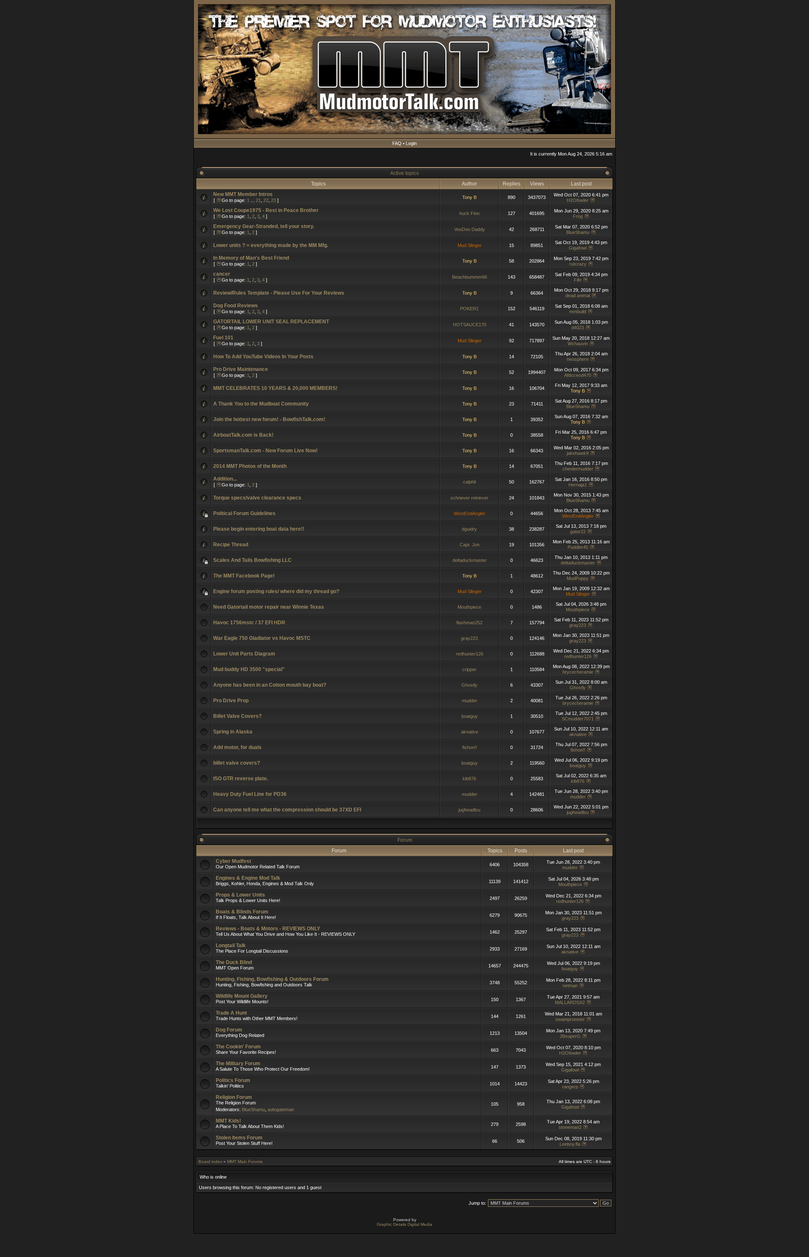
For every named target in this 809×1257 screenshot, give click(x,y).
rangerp (570, 1086)
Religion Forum (234, 1097)
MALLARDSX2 (570, 1002)
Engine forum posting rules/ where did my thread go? (276, 591)
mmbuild (577, 311)
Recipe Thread (230, 545)
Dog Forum (229, 1030)
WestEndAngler (469, 513)
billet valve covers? (236, 763)
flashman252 (469, 622)
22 (265, 200)
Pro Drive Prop (231, 701)
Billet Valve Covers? (237, 716)
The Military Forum (238, 1063)
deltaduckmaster (470, 560)
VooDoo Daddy (469, 229)
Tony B (469, 197)
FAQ (397, 143)
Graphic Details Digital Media (404, 1224)
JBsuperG (570, 1036)
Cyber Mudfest (233, 861)
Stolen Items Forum (239, 1138)
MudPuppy (578, 578)
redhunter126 (469, 653)
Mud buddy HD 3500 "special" (249, 669)
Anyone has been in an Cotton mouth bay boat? (269, 685)
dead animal (577, 295)
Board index (210, 1161)
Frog (578, 216)
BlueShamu (577, 232)
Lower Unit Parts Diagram (244, 654)
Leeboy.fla (570, 1144)
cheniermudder (578, 468)
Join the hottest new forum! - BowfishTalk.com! (269, 419)
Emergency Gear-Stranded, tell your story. (263, 226)
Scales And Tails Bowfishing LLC (252, 560)
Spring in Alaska (232, 732)
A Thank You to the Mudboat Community (261, 404)
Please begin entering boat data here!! (258, 529)
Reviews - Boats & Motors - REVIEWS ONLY (268, 929)
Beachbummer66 (469, 276)
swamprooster (570, 1019)
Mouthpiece (469, 607)
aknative (469, 731)
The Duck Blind (234, 962)
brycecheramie (578, 671)
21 (258, 200)
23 (273, 200)
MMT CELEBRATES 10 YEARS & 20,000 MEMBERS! (275, 388)
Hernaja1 (577, 484)
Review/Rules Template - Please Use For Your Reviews (278, 293)
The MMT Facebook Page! (244, 576)
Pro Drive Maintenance (240, 369)
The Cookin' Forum (238, 1047)
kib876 (469, 778)
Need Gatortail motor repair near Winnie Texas (268, 607)
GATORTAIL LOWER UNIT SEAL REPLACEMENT (271, 322)
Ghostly (469, 685)
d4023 (577, 327)
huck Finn (469, 213)
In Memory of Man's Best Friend (251, 258)
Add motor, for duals (237, 747)
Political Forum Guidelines (244, 513)
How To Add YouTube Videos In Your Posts (263, 357)
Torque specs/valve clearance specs (257, 498)
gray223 (577, 625)
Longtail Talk (231, 945)
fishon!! (469, 747)
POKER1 (469, 308)
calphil (469, 481)
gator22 (578, 531)
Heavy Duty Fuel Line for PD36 (250, 794)
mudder (469, 700)
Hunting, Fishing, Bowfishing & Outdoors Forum (272, 979)
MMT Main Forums (245, 1161)
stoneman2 (570, 1127)
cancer (221, 274)
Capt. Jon (470, 544)
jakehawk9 (578, 453)
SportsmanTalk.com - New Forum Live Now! (265, 451)
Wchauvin (578, 343)
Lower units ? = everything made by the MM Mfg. (270, 245)
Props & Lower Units (240, 895)
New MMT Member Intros (243, 194)
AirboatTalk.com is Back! (243, 435)
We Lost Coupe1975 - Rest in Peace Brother (266, 210)
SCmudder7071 (578, 718)
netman (570, 985)
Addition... (225, 479)
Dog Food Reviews (235, 306)
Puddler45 (578, 547)
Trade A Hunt (231, 1013)
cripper (469, 669)
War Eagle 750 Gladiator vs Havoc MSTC (262, 638)
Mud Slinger (470, 245)
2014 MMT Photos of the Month (250, 466)
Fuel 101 (223, 338)
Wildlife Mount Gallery (242, 996)
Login (411, 143)
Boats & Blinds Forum (242, 912)
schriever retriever (469, 497)
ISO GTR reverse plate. (240, 779)
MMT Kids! (228, 1121)
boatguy (469, 716)
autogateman (281, 1109)
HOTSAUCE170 (469, 324)
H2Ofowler (578, 200)
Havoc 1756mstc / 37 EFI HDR (249, 623)
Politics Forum (233, 1080)
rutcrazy (578, 263)
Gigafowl (578, 247)
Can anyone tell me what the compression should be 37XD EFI (287, 810)
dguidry (469, 529)
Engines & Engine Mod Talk (248, 878)
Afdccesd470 (577, 375)
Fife (577, 279)
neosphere (578, 359)
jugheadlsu (469, 809)
